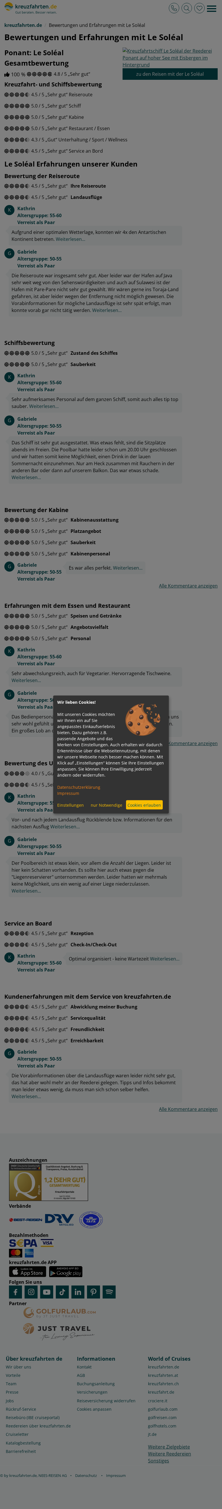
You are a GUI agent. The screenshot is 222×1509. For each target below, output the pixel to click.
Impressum (68, 793)
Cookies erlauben (144, 805)
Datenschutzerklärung (78, 787)
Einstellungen (70, 805)
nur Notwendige (106, 805)
